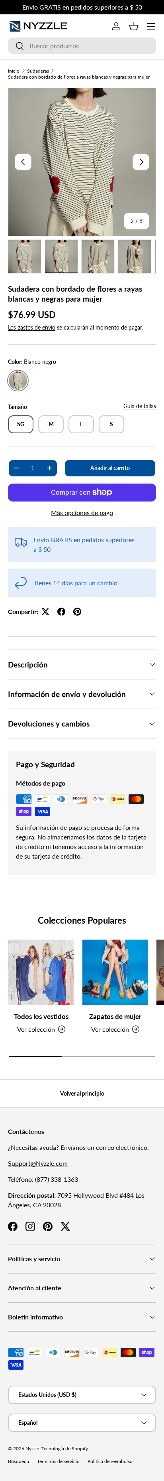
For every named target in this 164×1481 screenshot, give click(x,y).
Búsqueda (18, 1461)
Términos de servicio (58, 1461)
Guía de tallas (139, 406)
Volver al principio (82, 1093)
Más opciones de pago (82, 512)
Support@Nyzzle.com (38, 1163)
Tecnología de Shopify (64, 1448)
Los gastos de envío (31, 327)
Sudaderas (38, 71)
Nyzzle (32, 1448)
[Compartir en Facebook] (61, 612)
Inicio (14, 71)
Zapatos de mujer (115, 1016)
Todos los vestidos (41, 1016)
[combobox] (82, 46)
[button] (134, 26)
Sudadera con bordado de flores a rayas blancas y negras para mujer (79, 77)
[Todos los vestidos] (41, 972)
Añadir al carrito (110, 467)
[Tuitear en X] (45, 612)
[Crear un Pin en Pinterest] (77, 612)
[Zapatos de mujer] (115, 972)
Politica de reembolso (110, 1461)
